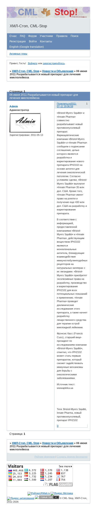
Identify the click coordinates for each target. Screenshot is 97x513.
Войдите (32, 63)
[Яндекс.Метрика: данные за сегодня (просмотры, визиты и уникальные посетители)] (62, 493)
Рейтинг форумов (45, 456)
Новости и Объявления (57, 71)
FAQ (22, 36)
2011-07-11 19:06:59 (67, 105)
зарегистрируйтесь (54, 63)
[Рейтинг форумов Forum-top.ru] (49, 498)
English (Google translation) (26, 46)
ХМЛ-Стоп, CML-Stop (25, 71)
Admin (13, 106)
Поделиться (64, 103)
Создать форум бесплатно (72, 456)
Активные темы (18, 53)
